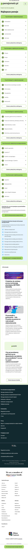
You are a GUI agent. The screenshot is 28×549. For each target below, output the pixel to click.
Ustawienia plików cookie (7, 456)
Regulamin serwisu (5, 411)
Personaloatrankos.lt (6, 515)
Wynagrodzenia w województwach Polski (11, 394)
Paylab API (3, 428)
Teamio (16, 485)
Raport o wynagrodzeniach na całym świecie (11, 423)
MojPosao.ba (17, 505)
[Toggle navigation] (25, 3)
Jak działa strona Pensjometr (8, 413)
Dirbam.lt (3, 509)
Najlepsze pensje (5, 404)
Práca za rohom (5, 491)
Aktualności (4, 438)
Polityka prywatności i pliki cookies (9, 453)
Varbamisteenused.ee (6, 519)
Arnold (16, 483)
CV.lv (3, 505)
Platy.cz (16, 491)
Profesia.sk (4, 485)
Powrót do (7, 7)
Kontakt (3, 435)
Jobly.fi (3, 526)
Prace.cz (3, 489)
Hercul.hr (16, 509)
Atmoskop (4, 495)
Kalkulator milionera (6, 399)
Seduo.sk (17, 489)
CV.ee (3, 507)
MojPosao (17, 503)
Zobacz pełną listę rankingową (14, 43)
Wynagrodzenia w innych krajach (9, 397)
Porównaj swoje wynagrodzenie (14, 546)
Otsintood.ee (4, 513)
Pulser (16, 513)
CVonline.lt (4, 503)
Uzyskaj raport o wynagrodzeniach (12, 258)
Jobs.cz (3, 483)
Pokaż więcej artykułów (14, 380)
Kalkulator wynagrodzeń (7, 401)
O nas (2, 416)
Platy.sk (16, 493)
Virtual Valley (17, 511)
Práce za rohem (5, 493)
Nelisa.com (4, 497)
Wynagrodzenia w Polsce (7, 392)
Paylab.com (17, 495)
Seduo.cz (17, 487)
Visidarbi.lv (4, 511)
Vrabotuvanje (17, 507)
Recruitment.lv (5, 517)
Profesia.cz (4, 487)
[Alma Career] (14, 534)
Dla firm (3, 425)
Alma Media (21, 463)
